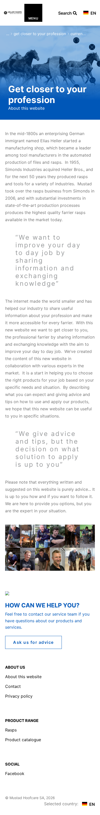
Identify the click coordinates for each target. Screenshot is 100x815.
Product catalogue (23, 739)
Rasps (11, 729)
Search (65, 13)
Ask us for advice (33, 642)
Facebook (14, 773)
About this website (23, 676)
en (92, 13)
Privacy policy (19, 696)
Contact (13, 686)
